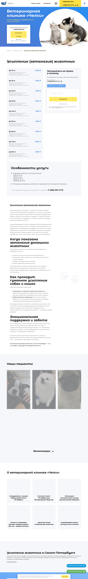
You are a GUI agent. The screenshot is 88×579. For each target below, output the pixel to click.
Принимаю (65, 576)
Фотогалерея (42, 451)
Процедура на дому (63, 103)
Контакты (47, 3)
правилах (45, 577)
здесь (57, 107)
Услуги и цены (35, 3)
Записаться (63, 99)
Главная (9, 50)
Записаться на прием (18, 34)
